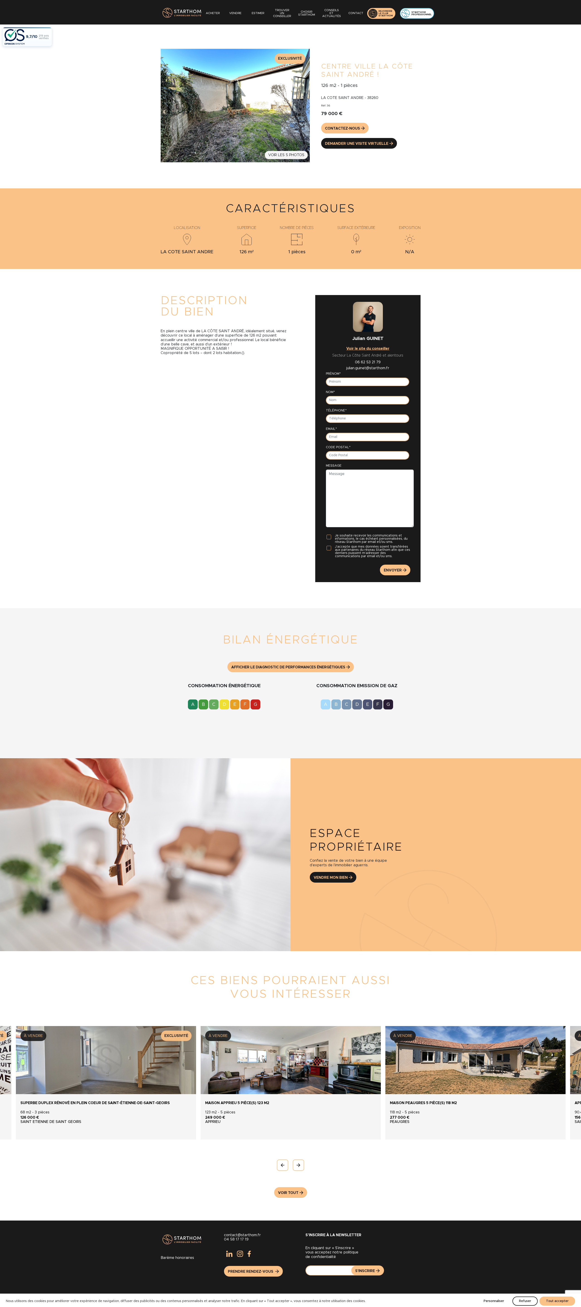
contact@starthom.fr (242, 1235)
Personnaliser (494, 1301)
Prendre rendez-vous (251, 1271)
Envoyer (393, 570)
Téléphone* (336, 410)
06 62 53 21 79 (368, 362)
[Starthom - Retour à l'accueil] (181, 13)
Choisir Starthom (306, 13)
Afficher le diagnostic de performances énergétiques (288, 667)
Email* (331, 429)
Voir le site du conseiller (367, 348)
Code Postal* (338, 447)
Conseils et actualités (331, 13)
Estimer (258, 13)
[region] (290, 1300)
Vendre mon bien (331, 877)
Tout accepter (557, 1301)
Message (334, 465)
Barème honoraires (177, 1258)
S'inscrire (365, 1271)
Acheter (213, 13)
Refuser (525, 1301)
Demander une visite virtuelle (356, 143)
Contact (355, 13)
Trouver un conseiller (282, 13)
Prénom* (333, 373)
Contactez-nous (342, 128)
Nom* (330, 392)
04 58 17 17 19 (236, 1239)
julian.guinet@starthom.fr (367, 368)
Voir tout (288, 1193)
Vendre (235, 13)
